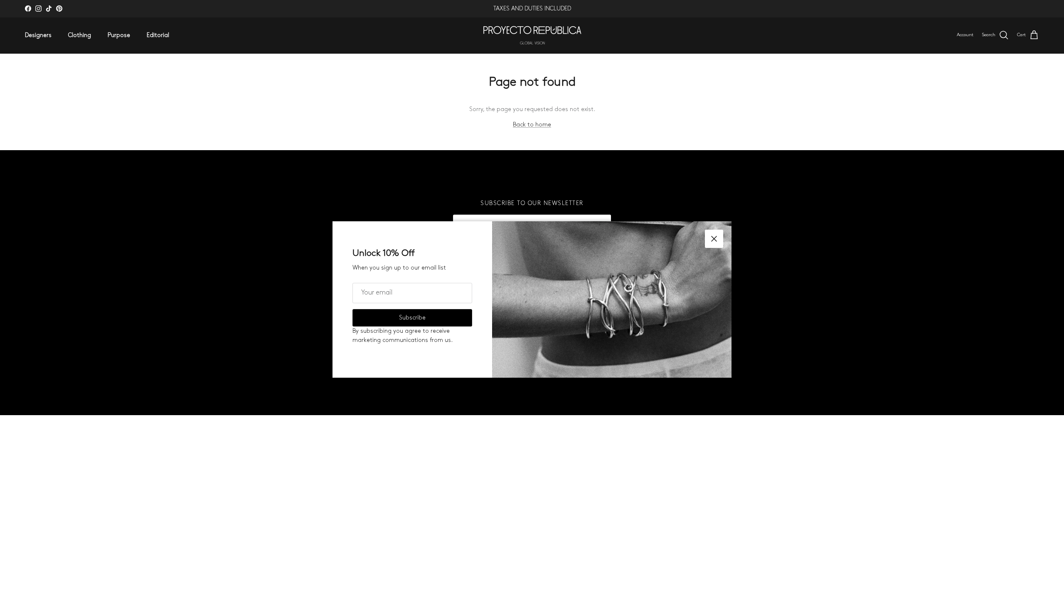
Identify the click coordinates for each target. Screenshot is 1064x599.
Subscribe (412, 317)
